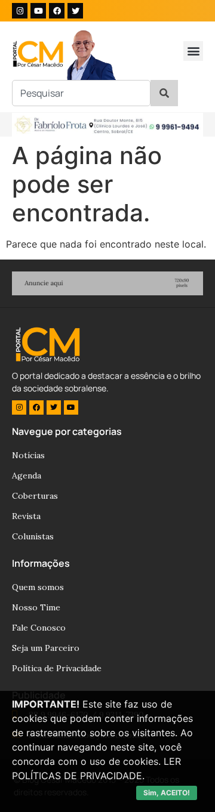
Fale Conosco (39, 627)
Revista (26, 516)
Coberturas (35, 495)
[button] (193, 51)
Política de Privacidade (57, 668)
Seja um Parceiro (45, 648)
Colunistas (33, 536)
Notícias (28, 455)
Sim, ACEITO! (166, 792)
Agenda (26, 475)
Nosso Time (36, 607)
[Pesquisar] (164, 93)
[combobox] (81, 93)
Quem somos (38, 587)
